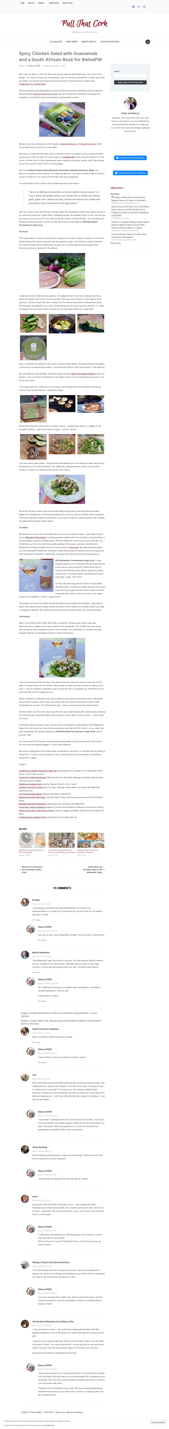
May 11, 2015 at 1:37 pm (41, 1033)
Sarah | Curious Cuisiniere (45, 1029)
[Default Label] (148, 7)
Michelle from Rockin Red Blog (32, 804)
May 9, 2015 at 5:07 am (41, 1266)
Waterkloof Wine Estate (35, 537)
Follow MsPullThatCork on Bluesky (132, 173)
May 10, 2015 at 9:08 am (47, 1369)
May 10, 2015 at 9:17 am (47, 1175)
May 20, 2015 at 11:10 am (48, 931)
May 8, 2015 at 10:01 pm (41, 1325)
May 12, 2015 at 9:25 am (47, 1053)
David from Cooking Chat (30, 784)
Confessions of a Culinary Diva (32, 84)
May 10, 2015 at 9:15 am (47, 1231)
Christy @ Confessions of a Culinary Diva (53, 1321)
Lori (34, 1075)
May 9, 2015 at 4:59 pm (41, 1151)
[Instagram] (144, 7)
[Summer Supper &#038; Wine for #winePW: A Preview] (90, 840)
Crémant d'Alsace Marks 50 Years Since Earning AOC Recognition (128, 235)
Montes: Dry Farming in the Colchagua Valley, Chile (32, 870)
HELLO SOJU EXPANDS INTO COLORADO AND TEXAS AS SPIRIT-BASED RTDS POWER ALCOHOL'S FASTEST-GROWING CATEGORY (130, 211)
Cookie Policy (49, 1425)
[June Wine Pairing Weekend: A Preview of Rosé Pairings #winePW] (61, 840)
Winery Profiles (89, 41)
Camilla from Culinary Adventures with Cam (38, 771)
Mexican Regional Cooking (45, 94)
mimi (34, 1196)
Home (22, 3)
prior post (74, 547)
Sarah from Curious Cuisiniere (32, 807)
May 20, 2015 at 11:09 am (48, 983)
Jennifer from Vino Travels (31, 787)
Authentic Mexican (68, 144)
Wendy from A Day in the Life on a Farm (36, 810)
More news (116, 243)
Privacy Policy (68, 3)
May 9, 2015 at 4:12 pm (41, 1200)
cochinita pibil (69, 157)
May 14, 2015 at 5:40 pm (41, 956)
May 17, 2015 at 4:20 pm (41, 904)
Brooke (36, 900)
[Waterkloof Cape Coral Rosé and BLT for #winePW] (32, 840)
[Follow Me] (139, 7)
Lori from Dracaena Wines (30, 794)
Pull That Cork (84, 23)
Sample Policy (54, 3)
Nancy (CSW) (35, 66)
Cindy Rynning (39, 1147)
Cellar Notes (56, 41)
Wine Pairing (71, 41)
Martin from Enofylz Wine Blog (32, 797)
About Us (31, 3)
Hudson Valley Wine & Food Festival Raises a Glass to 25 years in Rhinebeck (128, 199)
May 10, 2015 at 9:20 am (47, 1116)
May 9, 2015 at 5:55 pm (41, 1079)
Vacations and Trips (109, 41)
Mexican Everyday (89, 144)
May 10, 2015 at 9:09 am (47, 1293)
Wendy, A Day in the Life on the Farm (50, 1262)
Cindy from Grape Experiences (32, 777)
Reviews (41, 3)
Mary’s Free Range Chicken (83, 374)
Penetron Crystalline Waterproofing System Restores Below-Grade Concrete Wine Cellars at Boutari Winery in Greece (130, 225)
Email (117, 71)
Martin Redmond (40, 952)
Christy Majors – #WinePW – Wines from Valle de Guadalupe (56, 1412)
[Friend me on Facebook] (133, 7)
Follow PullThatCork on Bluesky (132, 158)
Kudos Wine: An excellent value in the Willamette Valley (92, 870)
